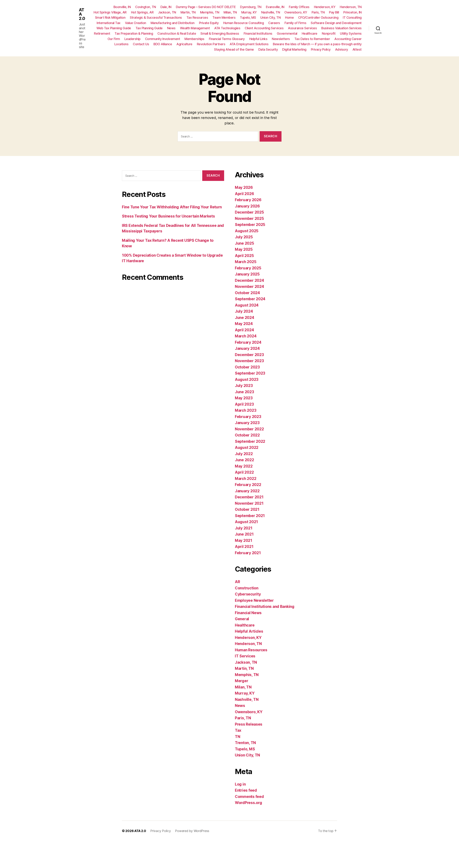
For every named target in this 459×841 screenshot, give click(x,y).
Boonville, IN (122, 7)
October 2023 (247, 367)
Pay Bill (334, 12)
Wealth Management (195, 28)
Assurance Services (302, 28)
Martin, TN (188, 12)
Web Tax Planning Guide (113, 28)
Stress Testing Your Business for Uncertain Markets (168, 216)
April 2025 (244, 255)
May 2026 (244, 187)
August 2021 (246, 522)
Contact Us (141, 44)
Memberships (194, 39)
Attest (357, 49)
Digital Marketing (294, 49)
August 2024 (247, 305)
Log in (240, 784)
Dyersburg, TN (250, 7)
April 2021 (244, 546)
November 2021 (249, 503)
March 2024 (245, 336)
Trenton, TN (245, 742)
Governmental (287, 33)
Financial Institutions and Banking (264, 606)
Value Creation (135, 23)
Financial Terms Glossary (227, 39)
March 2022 (245, 478)
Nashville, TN (270, 12)
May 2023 (244, 398)
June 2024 (244, 317)
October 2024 (247, 293)
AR (237, 582)
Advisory (341, 49)
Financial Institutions (258, 33)
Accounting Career (348, 39)
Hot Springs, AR (142, 12)
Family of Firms (295, 23)
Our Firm (114, 39)
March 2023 (245, 410)
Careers (274, 23)
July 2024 (244, 311)
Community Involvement (162, 39)
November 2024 (249, 286)
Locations (121, 44)
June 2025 (244, 243)
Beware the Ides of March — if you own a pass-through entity (317, 44)
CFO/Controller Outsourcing (318, 17)
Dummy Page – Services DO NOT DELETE (206, 7)
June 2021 (244, 534)
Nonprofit (329, 33)
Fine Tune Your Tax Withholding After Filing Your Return (172, 207)
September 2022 (250, 441)
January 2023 (247, 422)
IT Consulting (352, 17)
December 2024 (249, 280)
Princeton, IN (352, 12)
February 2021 (248, 553)
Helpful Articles (249, 631)
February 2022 (248, 484)
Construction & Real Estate (176, 33)
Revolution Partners (211, 44)
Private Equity (209, 23)
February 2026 (248, 200)
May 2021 (243, 540)
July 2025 (244, 237)
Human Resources (251, 650)
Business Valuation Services (341, 28)
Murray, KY (249, 12)
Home (289, 17)
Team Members (223, 17)
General (242, 619)
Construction (246, 588)
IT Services (245, 656)
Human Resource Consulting (243, 23)
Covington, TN (145, 7)
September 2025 (250, 224)
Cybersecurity (248, 594)
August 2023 (246, 379)
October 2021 (247, 509)
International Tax (108, 23)
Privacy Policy (321, 49)
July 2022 (244, 454)
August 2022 (246, 447)
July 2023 (244, 385)
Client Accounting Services (264, 28)
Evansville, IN (275, 7)
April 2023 (244, 404)
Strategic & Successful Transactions (156, 17)
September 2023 (250, 373)
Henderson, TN (351, 7)
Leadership (132, 39)
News (171, 28)
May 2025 (244, 249)
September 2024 (250, 299)
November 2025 (249, 218)
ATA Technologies (227, 28)
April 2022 (244, 472)
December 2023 (249, 354)
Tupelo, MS (248, 17)
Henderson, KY (324, 7)
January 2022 (247, 491)
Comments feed (249, 796)
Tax (238, 730)
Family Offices (299, 7)
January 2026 (247, 206)
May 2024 (244, 323)
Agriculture (184, 44)
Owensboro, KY (295, 12)
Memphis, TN (209, 12)
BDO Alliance (162, 44)
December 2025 (249, 212)
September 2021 (250, 515)
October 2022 (247, 435)
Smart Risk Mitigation (110, 17)
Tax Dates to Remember (312, 39)
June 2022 (244, 460)
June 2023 (244, 392)
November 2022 (249, 429)
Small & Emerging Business (219, 33)
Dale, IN (165, 7)
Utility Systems (351, 33)
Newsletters (281, 39)
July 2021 (243, 528)
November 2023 (249, 361)
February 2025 (248, 268)
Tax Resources (197, 17)
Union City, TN (270, 17)
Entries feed (246, 790)
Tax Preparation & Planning (134, 33)
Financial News (248, 613)
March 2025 (245, 262)
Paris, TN (318, 12)
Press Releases (248, 724)
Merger (241, 681)
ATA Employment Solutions (249, 44)
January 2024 (247, 348)
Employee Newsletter (254, 600)
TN (237, 736)
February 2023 (248, 416)
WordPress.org (248, 802)
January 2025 (247, 274)
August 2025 (246, 231)
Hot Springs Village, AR (110, 12)
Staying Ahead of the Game (234, 49)
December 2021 (249, 497)
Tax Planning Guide (149, 28)
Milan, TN (230, 12)
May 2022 (244, 466)
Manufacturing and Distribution (173, 23)
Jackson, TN (167, 12)
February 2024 (248, 342)
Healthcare (309, 33)
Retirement (102, 33)
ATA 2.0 (82, 14)
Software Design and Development (336, 23)
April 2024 (244, 330)
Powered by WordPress (192, 831)
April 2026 (244, 193)
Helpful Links (258, 39)
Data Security (268, 49)
